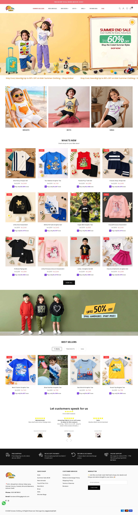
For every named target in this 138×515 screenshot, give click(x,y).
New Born (64, 8)
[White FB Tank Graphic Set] (53, 207)
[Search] (120, 8)
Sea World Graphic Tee (85, 387)
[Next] (134, 375)
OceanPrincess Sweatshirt (117, 225)
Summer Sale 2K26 (43, 478)
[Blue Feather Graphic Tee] (53, 370)
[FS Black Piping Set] (20, 251)
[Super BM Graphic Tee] (85, 207)
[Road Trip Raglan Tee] (117, 370)
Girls (38, 492)
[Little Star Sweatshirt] (20, 207)
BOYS (74, 8)
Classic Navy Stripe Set (118, 181)
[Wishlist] (127, 8)
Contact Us (66, 475)
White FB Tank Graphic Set (53, 225)
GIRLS (82, 8)
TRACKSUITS (70, 349)
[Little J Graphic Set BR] (85, 251)
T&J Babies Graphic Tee (53, 181)
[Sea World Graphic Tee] (85, 370)
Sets (82, 349)
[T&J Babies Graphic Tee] (53, 163)
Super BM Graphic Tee (85, 225)
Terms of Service (68, 483)
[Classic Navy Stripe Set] (117, 163)
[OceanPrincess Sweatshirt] (117, 207)
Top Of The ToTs (42, 483)
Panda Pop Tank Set (85, 181)
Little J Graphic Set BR (85, 269)
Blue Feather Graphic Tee (52, 387)
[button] (130, 8)
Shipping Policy (68, 480)
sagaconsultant (50, 511)
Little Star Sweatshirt (20, 225)
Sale (38, 475)
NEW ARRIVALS (52, 8)
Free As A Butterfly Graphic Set (117, 269)
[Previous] (3, 375)
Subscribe (94, 487)
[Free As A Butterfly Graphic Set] (117, 251)
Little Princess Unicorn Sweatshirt (52, 269)
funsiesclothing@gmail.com (19, 496)
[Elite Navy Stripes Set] (20, 163)
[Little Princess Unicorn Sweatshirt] (53, 251)
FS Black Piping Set (20, 269)
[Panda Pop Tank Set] (85, 163)
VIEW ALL (69, 283)
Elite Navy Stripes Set (20, 181)
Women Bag (93, 8)
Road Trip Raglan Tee (117, 387)
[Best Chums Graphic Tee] (20, 370)
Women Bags (41, 494)
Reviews (65, 486)
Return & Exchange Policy (71, 478)
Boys (39, 489)
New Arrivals (41, 480)
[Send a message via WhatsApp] (4, 503)
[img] (69, 411)
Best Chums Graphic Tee (20, 387)
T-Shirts (57, 349)
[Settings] (123, 8)
